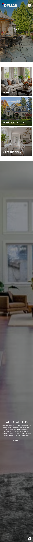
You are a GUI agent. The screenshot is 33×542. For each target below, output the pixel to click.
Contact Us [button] (16, 441)
